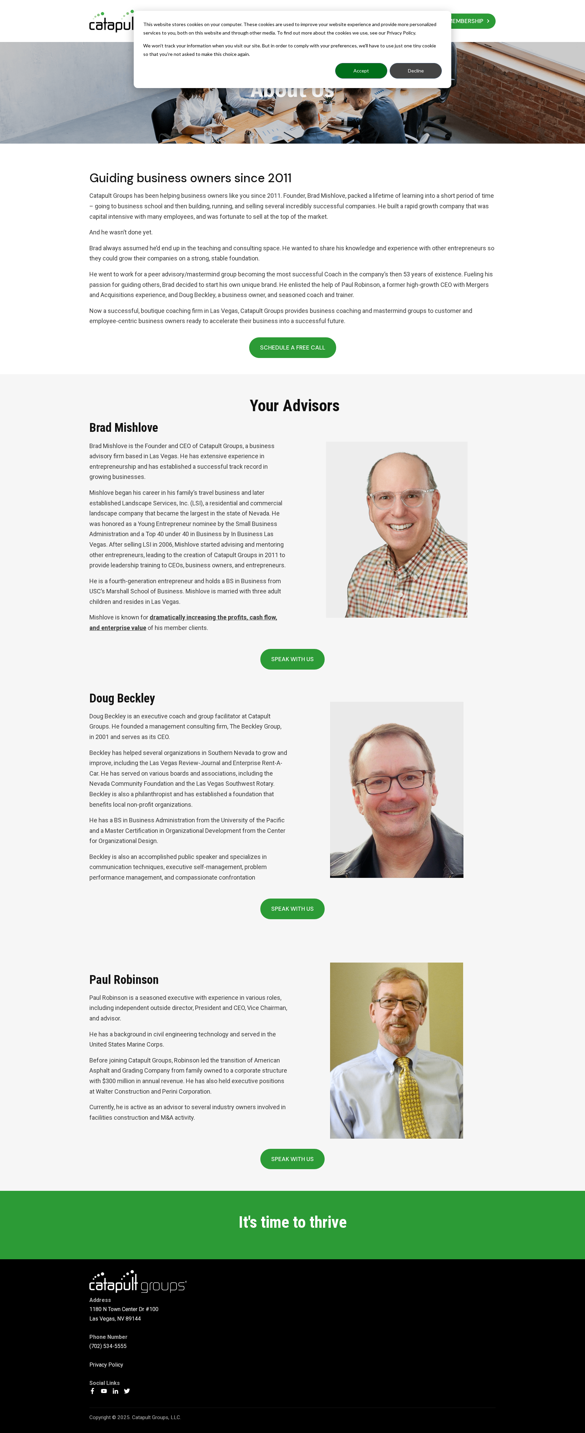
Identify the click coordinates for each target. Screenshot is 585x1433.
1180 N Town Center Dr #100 (123, 1309)
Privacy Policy (106, 1365)
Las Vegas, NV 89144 (115, 1318)
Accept (361, 70)
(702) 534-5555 (108, 1346)
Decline (416, 70)
